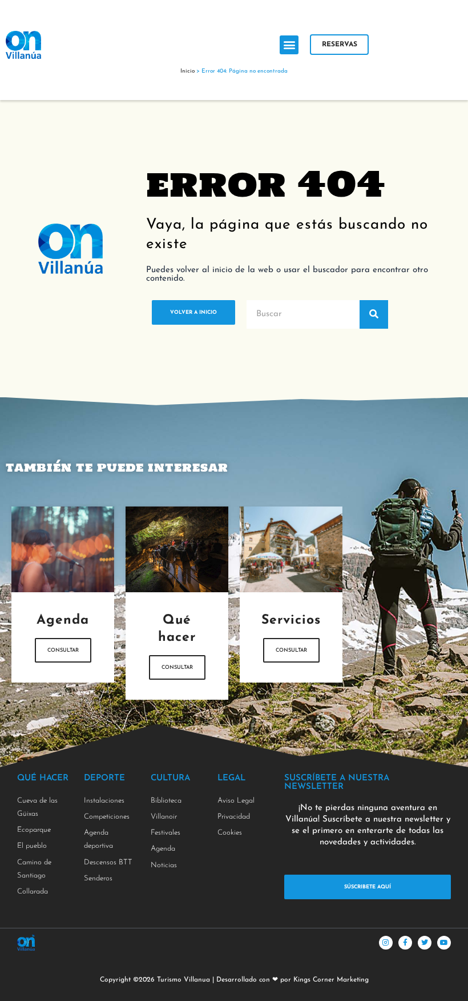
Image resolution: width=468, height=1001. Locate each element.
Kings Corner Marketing (331, 979)
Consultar (63, 650)
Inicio (187, 71)
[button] (289, 44)
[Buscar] (374, 314)
